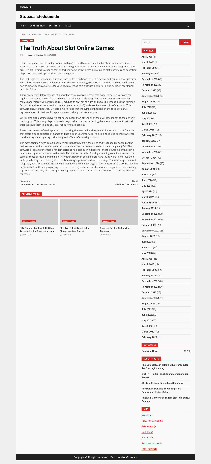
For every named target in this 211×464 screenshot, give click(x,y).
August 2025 (148, 101)
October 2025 (149, 90)
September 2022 (150, 298)
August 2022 (148, 303)
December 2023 (150, 214)
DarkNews (116, 457)
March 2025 (148, 129)
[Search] (188, 26)
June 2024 (147, 180)
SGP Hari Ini (54, 26)
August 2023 (148, 236)
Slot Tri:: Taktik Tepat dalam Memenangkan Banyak (79, 212)
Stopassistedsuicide (39, 16)
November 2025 (150, 84)
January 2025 (149, 141)
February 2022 (149, 337)
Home (23, 26)
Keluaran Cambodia (152, 420)
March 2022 (148, 331)
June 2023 (147, 247)
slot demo (147, 415)
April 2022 (147, 326)
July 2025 (147, 107)
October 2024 (149, 157)
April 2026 (147, 56)
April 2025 (147, 124)
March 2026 (148, 62)
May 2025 (147, 118)
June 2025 (147, 113)
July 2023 (147, 242)
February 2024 (149, 202)
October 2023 (149, 225)
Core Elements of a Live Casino (37, 182)
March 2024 (148, 197)
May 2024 (147, 185)
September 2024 (150, 163)
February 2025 (149, 135)
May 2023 (147, 253)
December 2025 (150, 79)
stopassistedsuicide (33, 55)
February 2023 (149, 270)
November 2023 (150, 219)
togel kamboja (149, 448)
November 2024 (150, 152)
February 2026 (149, 68)
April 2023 (147, 258)
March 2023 (148, 264)
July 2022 (147, 309)
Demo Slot (147, 431)
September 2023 (150, 230)
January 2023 (149, 275)
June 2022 (147, 315)
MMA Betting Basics (126, 182)
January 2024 (149, 208)
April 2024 (147, 191)
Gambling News (37, 26)
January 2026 (149, 73)
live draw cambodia (152, 443)
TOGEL (68, 26)
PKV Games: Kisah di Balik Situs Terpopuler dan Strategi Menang (39, 212)
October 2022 (149, 292)
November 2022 (150, 286)
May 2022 (147, 320)
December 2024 (150, 146)
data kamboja (149, 426)
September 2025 (150, 96)
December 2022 (150, 281)
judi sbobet (148, 437)
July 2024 (147, 174)
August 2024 (148, 169)
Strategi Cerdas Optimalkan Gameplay (119, 212)
